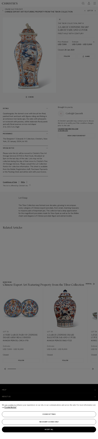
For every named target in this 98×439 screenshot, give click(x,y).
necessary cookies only (49, 422)
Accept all (49, 429)
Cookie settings (49, 414)
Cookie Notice (10, 407)
